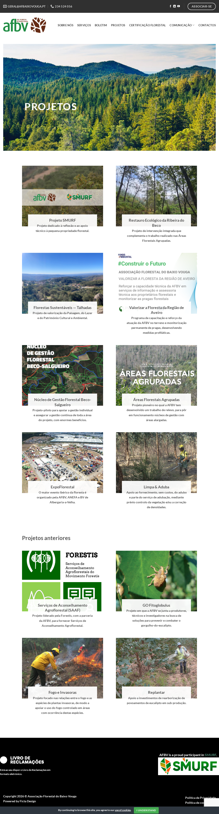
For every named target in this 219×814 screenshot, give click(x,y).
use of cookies (123, 810)
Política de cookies (197, 802)
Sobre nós (65, 25)
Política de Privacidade (200, 797)
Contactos (207, 25)
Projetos (118, 25)
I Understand (146, 810)
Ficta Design (28, 801)
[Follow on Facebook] (170, 6)
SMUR (210, 755)
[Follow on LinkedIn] (174, 6)
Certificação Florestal (147, 25)
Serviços (84, 25)
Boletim (101, 25)
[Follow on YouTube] (178, 6)
